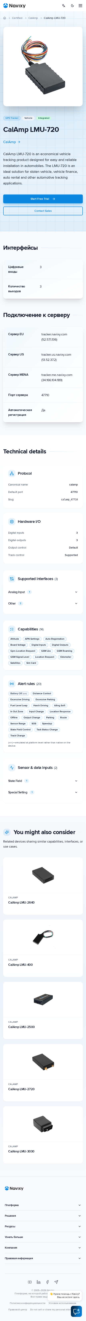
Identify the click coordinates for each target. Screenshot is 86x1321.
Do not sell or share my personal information (54, 1309)
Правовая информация (19, 1258)
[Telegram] (56, 1282)
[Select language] (63, 5)
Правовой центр (17, 1309)
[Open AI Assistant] (76, 1311)
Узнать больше (14, 1237)
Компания (11, 1247)
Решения (10, 1215)
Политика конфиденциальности (27, 1303)
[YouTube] (30, 1282)
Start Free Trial (40, 198)
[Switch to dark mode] (72, 5)
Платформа (12, 1205)
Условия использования (62, 1303)
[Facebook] (47, 1282)
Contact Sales (43, 211)
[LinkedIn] (39, 1282)
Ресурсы (10, 1226)
